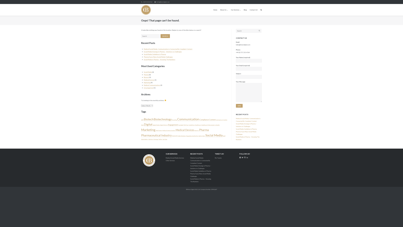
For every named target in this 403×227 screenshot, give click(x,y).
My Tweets (218, 158)
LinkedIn (217, 125)
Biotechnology (163, 119)
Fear (187, 125)
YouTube (165, 139)
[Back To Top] (397, 222)
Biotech (146, 77)
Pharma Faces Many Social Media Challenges (158, 57)
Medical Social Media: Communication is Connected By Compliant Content (168, 49)
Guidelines (192, 125)
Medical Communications (152, 85)
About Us (223, 10)
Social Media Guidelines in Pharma (155, 54)
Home (215, 10)
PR (176, 136)
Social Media (148, 72)
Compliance (204, 120)
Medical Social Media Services (175, 158)
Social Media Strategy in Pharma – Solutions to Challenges (163, 52)
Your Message (240, 82)
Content (212, 120)
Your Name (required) (243, 57)
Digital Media (156, 125)
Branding (174, 120)
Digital (148, 124)
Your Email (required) (243, 65)
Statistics (151, 139)
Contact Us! (254, 10)
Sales (203, 136)
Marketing (147, 82)
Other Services (170, 160)
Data (142, 125)
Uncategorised (149, 88)
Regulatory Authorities (192, 136)
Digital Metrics (164, 125)
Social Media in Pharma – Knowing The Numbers (159, 59)
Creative (225, 120)
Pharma (146, 75)
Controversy (219, 120)
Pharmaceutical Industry (156, 135)
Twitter (160, 139)
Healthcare (198, 125)
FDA (184, 125)
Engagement (173, 125)
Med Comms (159, 130)
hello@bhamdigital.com (163, 2)
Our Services (235, 10)
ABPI (142, 120)
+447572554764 (147, 2)
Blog (245, 10)
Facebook (180, 125)
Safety (200, 136)
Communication (188, 119)
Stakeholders (144, 139)
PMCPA (174, 136)
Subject (238, 74)
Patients (196, 130)
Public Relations (182, 136)
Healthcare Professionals (208, 125)
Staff (224, 136)
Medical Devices (149, 80)
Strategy (156, 139)
